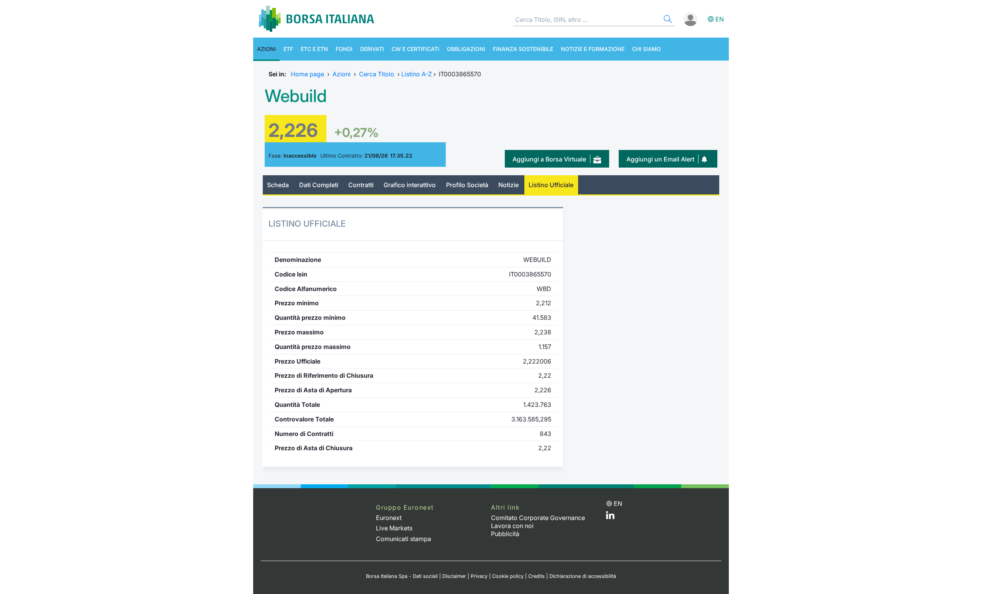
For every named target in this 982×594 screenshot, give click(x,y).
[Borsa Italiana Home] (316, 19)
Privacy (479, 576)
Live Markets (394, 528)
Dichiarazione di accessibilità (582, 576)
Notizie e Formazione (592, 49)
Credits (536, 576)
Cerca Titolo (376, 74)
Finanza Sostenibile (523, 49)
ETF (288, 49)
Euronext (389, 518)
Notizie (508, 185)
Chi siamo (646, 49)
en (719, 19)
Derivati (372, 49)
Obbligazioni (466, 49)
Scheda (278, 185)
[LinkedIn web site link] (610, 517)
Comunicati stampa (403, 539)
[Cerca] (667, 20)
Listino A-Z (416, 74)
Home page (307, 74)
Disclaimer (454, 576)
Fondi (344, 49)
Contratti (361, 185)
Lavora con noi (512, 526)
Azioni (266, 49)
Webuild (296, 96)
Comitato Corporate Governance (538, 518)
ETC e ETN (314, 49)
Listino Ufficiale (551, 185)
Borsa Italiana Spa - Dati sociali (402, 576)
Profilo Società (467, 185)
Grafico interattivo (410, 185)
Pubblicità (505, 534)
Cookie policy (508, 576)
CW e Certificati (415, 49)
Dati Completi (318, 185)
